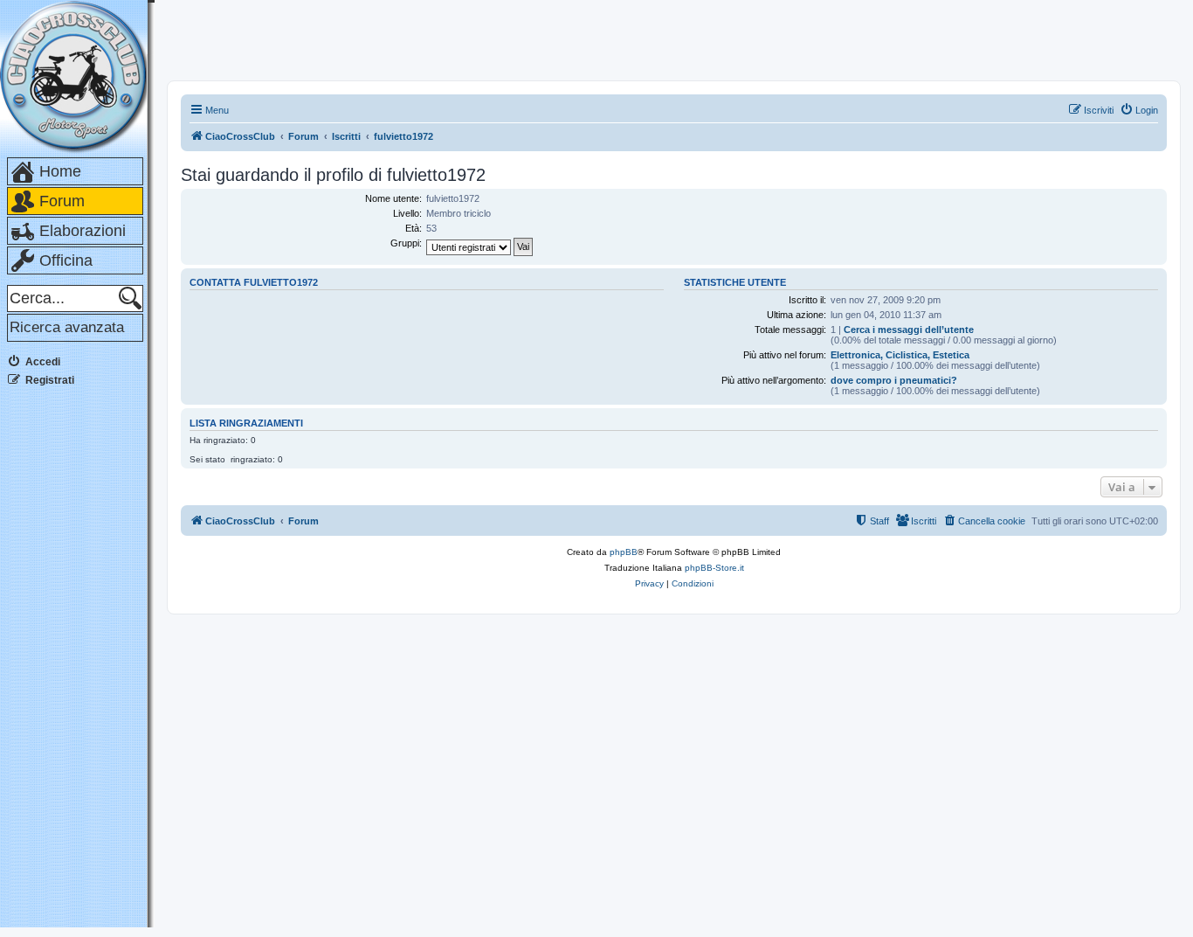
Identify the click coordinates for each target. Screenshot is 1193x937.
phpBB (624, 552)
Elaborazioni (82, 230)
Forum (62, 201)
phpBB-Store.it (714, 568)
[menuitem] (1139, 110)
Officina (66, 260)
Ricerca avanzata (67, 327)
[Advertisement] (77, 663)
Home (60, 171)
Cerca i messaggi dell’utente (909, 329)
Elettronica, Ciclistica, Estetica (900, 355)
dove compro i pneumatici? (894, 380)
